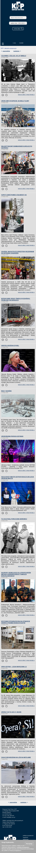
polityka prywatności (28, 835)
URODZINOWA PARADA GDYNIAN (12, 436)
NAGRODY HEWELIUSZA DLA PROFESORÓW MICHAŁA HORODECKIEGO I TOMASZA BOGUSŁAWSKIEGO (16, 574)
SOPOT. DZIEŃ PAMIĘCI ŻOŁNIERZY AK (14, 195)
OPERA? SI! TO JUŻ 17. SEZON (11, 712)
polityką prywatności (23, 847)
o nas (14, 43)
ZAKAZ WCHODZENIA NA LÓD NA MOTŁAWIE (16, 757)
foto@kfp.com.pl (10, 817)
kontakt (21, 43)
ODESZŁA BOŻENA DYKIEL (10, 345)
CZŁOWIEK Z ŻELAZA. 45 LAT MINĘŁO (13, 56)
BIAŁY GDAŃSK (6, 391)
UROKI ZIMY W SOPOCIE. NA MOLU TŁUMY (15, 101)
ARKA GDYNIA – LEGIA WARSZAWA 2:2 (14, 666)
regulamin (25, 837)
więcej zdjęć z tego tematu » (26, 94)
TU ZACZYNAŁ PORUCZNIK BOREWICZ (14, 519)
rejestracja (25, 839)
